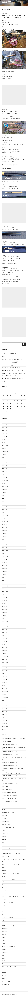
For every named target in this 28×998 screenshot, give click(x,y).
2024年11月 (5, 483)
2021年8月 (4, 597)
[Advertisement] (14, 95)
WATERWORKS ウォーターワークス (11, 853)
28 (3, 408)
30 (10, 408)
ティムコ (4, 890)
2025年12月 (5, 445)
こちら (15, 263)
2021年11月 (5, 589)
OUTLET (4, 839)
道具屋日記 (6, 2)
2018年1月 (4, 723)
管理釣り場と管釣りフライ (8, 946)
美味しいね (5, 952)
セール (3, 884)
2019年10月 (5, 662)
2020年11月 (5, 624)
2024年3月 (4, 507)
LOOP (3, 830)
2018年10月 (5, 697)
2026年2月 (4, 439)
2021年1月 (4, 618)
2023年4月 (4, 539)
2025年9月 (4, 454)
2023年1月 (4, 548)
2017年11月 (5, 729)
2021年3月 (4, 612)
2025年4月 (4, 468)
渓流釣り (4, 943)
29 (7, 408)
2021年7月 (4, 600)
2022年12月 (5, 550)
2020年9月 (4, 629)
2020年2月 (4, 650)
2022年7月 (4, 565)
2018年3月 (4, 717)
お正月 (3, 867)
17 (14, 403)
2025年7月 (4, 460)
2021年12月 (5, 586)
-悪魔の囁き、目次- (6, 789)
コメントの (6, 981)
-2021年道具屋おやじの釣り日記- (10, 754)
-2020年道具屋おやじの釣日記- (9, 744)
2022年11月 (5, 553)
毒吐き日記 (5, 931)
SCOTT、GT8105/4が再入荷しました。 (11, 368)
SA (3, 842)
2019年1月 (4, 688)
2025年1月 (4, 477)
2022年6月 (4, 568)
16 (10, 403)
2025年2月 (4, 474)
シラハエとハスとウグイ (8, 882)
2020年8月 (4, 632)
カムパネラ (5, 870)
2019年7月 (4, 671)
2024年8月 (4, 492)
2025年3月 (4, 471)
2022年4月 (4, 574)
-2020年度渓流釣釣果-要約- (8, 741)
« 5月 (7, 411)
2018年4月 (4, 714)
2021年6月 (4, 603)
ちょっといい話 (6, 887)
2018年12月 (5, 691)
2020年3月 (4, 647)
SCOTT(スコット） (7, 845)
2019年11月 (5, 659)
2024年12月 (5, 480)
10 (14, 400)
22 (7, 406)
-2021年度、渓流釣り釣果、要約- (10, 751)
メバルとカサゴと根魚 (7, 917)
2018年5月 (4, 711)
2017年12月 (5, 726)
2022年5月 (4, 571)
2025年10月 (5, 451)
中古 (3, 920)
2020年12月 (5, 621)
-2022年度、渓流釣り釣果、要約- (10, 762)
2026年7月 (4, 425)
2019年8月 (4, 668)
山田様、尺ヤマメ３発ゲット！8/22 (10, 353)
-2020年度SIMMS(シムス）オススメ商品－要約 (13, 738)
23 (10, 406)
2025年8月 (4, 457)
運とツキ (4, 955)
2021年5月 (4, 606)
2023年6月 (4, 533)
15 (7, 403)
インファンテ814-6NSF (7, 24)
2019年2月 (4, 685)
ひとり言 (4, 899)
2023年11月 (5, 518)
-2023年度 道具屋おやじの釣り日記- (11, 773)
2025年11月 (5, 448)
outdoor (4, 836)
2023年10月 (5, 521)
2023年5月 (4, 536)
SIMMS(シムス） (6, 848)
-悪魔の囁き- (5, 786)
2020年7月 (4, 635)
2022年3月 (4, 577)
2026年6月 (4, 428)
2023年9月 (4, 524)
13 (24, 400)
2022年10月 (5, 556)
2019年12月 (5, 656)
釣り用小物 (5, 961)
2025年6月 (4, 463)
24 (14, 406)
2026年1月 (4, 442)
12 (21, 400)
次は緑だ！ (5, 381)
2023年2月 (4, 545)
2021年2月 (4, 615)
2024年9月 (4, 489)
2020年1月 (4, 653)
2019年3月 (4, 682)
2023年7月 (4, 530)
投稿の (5, 978)
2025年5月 (4, 466)
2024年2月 (4, 509)
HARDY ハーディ (6, 818)
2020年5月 (4, 641)
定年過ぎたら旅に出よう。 (8, 925)
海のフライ (5, 934)
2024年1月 (4, 512)
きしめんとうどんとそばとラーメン (10, 873)
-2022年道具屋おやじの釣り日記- (10, 765)
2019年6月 (4, 673)
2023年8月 (4, 527)
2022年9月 (4, 559)
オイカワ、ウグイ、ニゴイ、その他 (10, 864)
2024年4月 (4, 504)
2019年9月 (4, 665)
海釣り (3, 937)
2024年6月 (4, 498)
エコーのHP (9, 156)
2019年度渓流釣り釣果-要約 (9, 798)
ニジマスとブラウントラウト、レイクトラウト (13, 896)
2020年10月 (5, 627)
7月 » (21, 411)
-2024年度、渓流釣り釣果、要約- (10, 783)
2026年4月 (4, 433)
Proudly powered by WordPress (9, 994)
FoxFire (4, 809)
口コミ (3, 923)
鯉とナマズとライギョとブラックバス (11, 966)
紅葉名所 (4, 949)
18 (17, 403)
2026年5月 (4, 430)
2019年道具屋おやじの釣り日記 (9, 801)
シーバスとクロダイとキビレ (9, 879)
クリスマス (5, 876)
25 (17, 406)
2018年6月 (4, 709)
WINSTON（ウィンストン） (9, 856)
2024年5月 (4, 501)
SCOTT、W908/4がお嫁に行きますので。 (12, 359)
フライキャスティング (7, 902)
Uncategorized (5, 851)
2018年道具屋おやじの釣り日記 (9, 795)
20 (24, 403)
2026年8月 (4, 422)
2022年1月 (4, 583)
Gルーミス (4, 815)
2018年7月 (4, 706)
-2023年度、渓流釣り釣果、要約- (10, 775)
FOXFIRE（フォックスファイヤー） (11, 812)
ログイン (4, 975)
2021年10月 (5, 591)
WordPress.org (5, 984)
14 (3, 403)
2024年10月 (5, 486)
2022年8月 (4, 562)
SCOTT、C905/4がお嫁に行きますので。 (12, 365)
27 (24, 406)
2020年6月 (4, 638)
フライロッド (5, 914)
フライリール (5, 911)
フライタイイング (6, 905)
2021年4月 (4, 609)
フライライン (5, 908)
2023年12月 (5, 515)
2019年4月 (4, 679)
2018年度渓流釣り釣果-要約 (9, 792)
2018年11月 (5, 694)
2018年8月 (4, 703)
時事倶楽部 (5, 928)
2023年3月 (4, 542)
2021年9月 (4, 594)
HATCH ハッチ (6, 824)
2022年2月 (4, 580)
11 (17, 400)
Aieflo (3, 804)
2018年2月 (4, 720)
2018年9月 (4, 700)
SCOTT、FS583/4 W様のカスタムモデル (12, 378)
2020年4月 (4, 644)
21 (3, 406)
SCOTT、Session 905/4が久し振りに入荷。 (13, 370)
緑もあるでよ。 (6, 356)
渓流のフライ (5, 940)
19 (21, 403)
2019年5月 (4, 676)
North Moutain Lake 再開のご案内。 (10, 362)
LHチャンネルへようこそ (8, 827)
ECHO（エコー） (6, 807)
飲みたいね (5, 963)
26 (21, 406)
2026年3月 (4, 436)
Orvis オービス (5, 833)
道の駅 (3, 958)
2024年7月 (4, 495)
